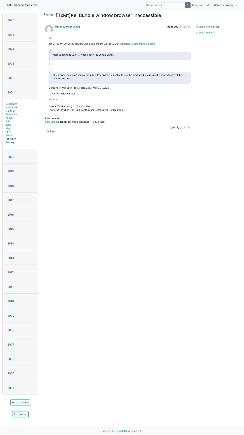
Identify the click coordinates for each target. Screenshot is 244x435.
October (10, 110)
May (8, 128)
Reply (52, 131)
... (51, 49)
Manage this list (202, 5)
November (11, 107)
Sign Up (233, 5)
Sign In (220, 5)
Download (21, 414)
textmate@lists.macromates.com (136, 43)
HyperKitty (121, 431)
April (8, 131)
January (10, 142)
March (9, 135)
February (11, 138)
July (8, 121)
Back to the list (207, 32)
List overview (21, 402)
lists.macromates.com (22, 5)
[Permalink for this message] (189, 127)
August (9, 117)
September (12, 114)
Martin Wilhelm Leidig (67, 26)
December (11, 103)
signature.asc (52, 121)
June (8, 124)
